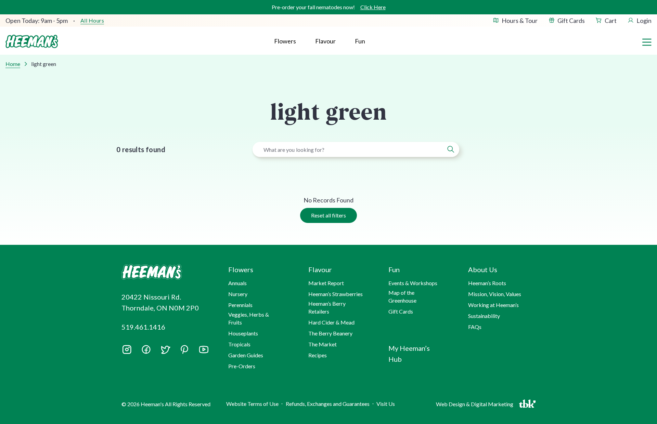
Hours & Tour (520, 20)
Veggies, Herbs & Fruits (248, 318)
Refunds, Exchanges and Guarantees (328, 403)
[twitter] (165, 352)
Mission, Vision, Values (494, 294)
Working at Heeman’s (493, 305)
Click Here (373, 7)
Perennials (240, 305)
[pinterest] (184, 349)
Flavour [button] (325, 41)
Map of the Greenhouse (402, 296)
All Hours (92, 20)
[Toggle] (647, 41)
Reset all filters (328, 215)
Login (644, 20)
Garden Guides (245, 355)
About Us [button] (482, 269)
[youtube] (203, 352)
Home (12, 64)
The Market (322, 344)
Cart (611, 20)
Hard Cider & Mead (331, 322)
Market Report (326, 283)
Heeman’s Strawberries (335, 294)
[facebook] (146, 349)
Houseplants (243, 333)
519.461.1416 (143, 327)
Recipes (317, 355)
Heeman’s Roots (487, 283)
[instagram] (126, 352)
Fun (360, 41)
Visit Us (385, 403)
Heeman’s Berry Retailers (327, 307)
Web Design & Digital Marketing (475, 405)
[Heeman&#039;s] (166, 272)
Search (450, 149)
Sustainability (484, 316)
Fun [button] (394, 269)
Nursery (237, 294)
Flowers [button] (285, 41)
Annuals (237, 283)
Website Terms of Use (252, 403)
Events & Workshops (412, 283)
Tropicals (239, 344)
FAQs (474, 326)
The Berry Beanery (330, 333)
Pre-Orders (241, 366)
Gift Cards (571, 20)
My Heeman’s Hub (409, 353)
